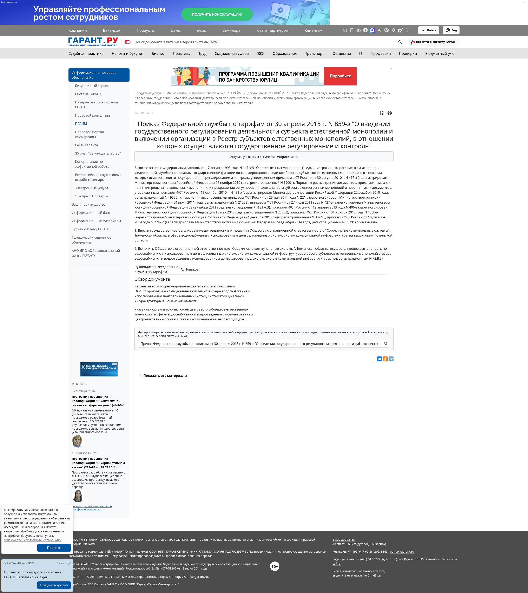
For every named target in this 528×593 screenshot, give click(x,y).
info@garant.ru (197, 577)
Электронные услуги (91, 188)
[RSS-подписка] (407, 30)
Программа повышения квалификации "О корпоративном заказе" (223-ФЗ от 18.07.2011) (98, 463)
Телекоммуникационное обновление (91, 240)
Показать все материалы (165, 375)
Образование (285, 53)
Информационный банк (91, 212)
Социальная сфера (232, 53)
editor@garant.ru (402, 551)
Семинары (231, 30)
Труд (202, 53)
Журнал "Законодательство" (98, 153)
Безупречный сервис (92, 85)
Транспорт (314, 53)
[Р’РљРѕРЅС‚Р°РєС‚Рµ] (379, 358)
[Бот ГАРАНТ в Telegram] (386, 30)
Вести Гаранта (86, 145)
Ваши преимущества (89, 204)
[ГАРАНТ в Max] (372, 30)
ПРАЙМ (81, 123)
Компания (77, 30)
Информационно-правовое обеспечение (94, 75)
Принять (54, 547)
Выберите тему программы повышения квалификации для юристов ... (92, 508)
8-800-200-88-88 (343, 539)
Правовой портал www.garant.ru (89, 134)
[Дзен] (365, 30)
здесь (294, 157)
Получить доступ (54, 585)
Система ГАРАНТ (88, 94)
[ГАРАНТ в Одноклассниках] (393, 30)
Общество (341, 53)
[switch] (127, 42)
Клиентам (313, 30)
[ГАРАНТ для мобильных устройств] (351, 30)
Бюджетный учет (440, 53)
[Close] (70, 563)
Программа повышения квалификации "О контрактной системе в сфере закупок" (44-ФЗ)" (98, 401)
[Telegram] (391, 358)
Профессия (381, 53)
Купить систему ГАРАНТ (91, 229)
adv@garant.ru (409, 559)
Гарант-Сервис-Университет (157, 584)
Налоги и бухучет (128, 53)
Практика (181, 53)
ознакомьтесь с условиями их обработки (32, 540)
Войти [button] (432, 30)
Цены (176, 30)
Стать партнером (273, 30)
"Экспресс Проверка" (92, 196)
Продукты (146, 30)
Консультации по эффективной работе (92, 164)
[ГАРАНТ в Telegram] (379, 30)
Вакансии (112, 30)
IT (360, 53)
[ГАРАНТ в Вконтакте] (358, 30)
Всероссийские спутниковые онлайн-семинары (98, 177)
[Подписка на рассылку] (344, 30)
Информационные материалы (96, 221)
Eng (454, 30)
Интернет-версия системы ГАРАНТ (96, 104)
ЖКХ (260, 53)
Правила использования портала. (189, 556)
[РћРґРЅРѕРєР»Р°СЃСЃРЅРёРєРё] (385, 358)
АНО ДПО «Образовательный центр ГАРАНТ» (96, 253)
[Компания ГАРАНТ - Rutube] (400, 30)
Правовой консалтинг (93, 115)
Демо (201, 30)
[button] (434, 42)
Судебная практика (86, 53)
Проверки (408, 53)
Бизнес (158, 53)
